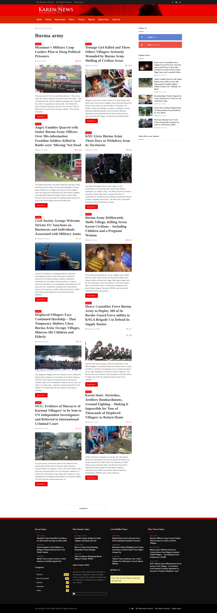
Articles (38, 44)
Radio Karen (78, 2)
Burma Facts (103, 19)
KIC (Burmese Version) (45, 2)
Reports (91, 19)
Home (39, 19)
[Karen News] (58, 10)
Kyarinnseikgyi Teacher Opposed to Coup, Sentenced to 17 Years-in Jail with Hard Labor (167, 98)
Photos (81, 19)
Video (71, 19)
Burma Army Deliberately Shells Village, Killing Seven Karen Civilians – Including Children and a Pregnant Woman (106, 226)
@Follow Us (115, 570)
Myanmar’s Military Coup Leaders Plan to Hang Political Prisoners (57, 52)
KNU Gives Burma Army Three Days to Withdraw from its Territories (107, 140)
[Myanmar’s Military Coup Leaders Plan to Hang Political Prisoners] (58, 79)
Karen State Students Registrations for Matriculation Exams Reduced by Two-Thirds (167, 110)
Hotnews (40, 586)
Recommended (43, 578)
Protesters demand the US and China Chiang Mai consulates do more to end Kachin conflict (166, 122)
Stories (48, 19)
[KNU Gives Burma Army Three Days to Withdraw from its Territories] (108, 168)
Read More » (41, 116)
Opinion (40, 582)
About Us (116, 19)
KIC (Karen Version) (64, 2)
